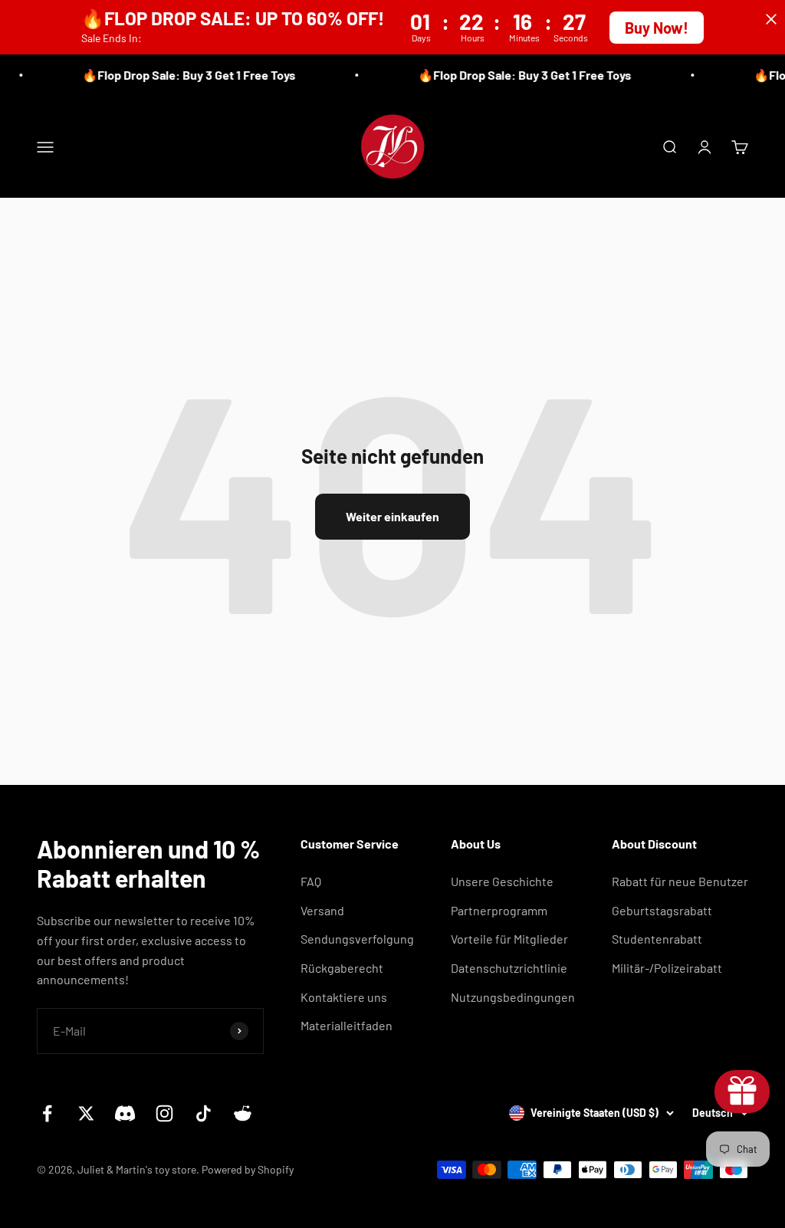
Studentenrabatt (657, 938)
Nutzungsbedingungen (513, 997)
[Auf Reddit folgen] (242, 1113)
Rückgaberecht (342, 967)
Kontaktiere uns (344, 997)
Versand (322, 910)
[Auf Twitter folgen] (86, 1113)
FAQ (311, 881)
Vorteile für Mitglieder (509, 938)
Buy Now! (656, 27)
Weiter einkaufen (392, 516)
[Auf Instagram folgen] (164, 1113)
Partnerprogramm (499, 910)
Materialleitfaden (346, 1025)
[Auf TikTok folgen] (203, 1113)
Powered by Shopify (248, 1169)
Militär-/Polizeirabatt (667, 967)
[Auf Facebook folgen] (47, 1113)
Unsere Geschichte (502, 881)
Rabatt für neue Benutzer (680, 881)
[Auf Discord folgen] (125, 1113)
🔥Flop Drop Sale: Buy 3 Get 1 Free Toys (183, 74)
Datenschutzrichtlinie (509, 967)
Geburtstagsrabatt (662, 910)
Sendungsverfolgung (357, 938)
